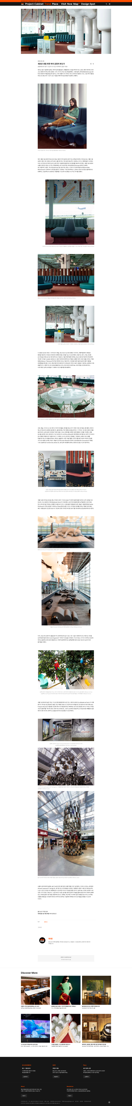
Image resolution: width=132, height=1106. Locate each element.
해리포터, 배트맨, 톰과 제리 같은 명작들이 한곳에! (94, 1044)
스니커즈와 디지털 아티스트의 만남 (29, 1044)
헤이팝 (50, 938)
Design (40, 927)
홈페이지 (46, 921)
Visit (63, 3)
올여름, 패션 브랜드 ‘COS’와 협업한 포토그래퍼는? (63, 1006)
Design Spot (88, 3)
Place (55, 3)
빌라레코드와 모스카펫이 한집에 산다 (91, 1006)
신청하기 (87, 1076)
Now (69, 3)
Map (76, 3)
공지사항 (76, 1101)
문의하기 (26, 1076)
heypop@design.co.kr (69, 1101)
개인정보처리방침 (87, 1101)
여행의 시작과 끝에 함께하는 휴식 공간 (30, 1006)
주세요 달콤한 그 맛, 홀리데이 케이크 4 (60, 1044)
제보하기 (56, 1076)
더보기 (23, 1095)
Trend (47, 3)
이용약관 (81, 1101)
